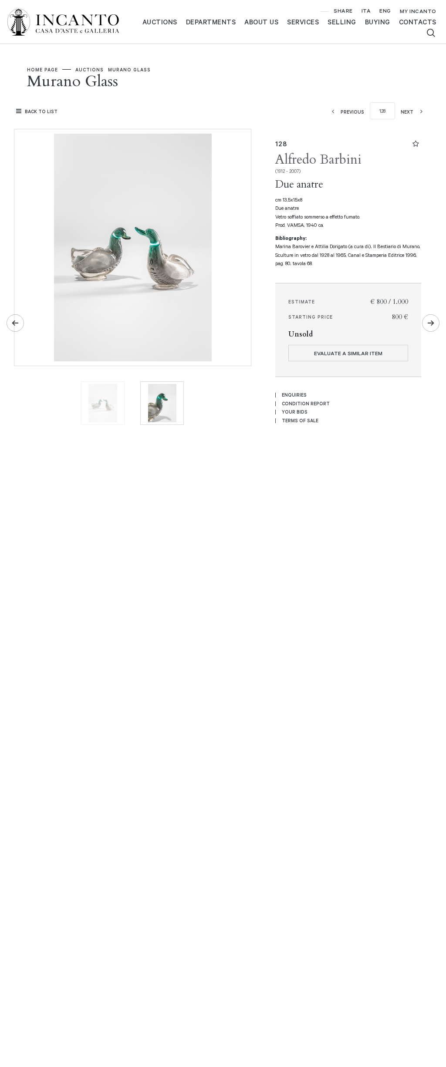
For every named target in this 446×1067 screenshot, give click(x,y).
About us (261, 22)
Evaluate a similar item (348, 353)
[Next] (430, 323)
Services (303, 22)
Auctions (159, 22)
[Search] (431, 32)
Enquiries (294, 395)
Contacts (417, 22)
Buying (377, 22)
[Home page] (70, 21)
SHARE (343, 10)
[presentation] (29, 247)
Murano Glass (129, 70)
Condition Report (306, 404)
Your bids (294, 412)
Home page (42, 70)
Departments (211, 22)
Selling (342, 22)
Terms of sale (300, 420)
